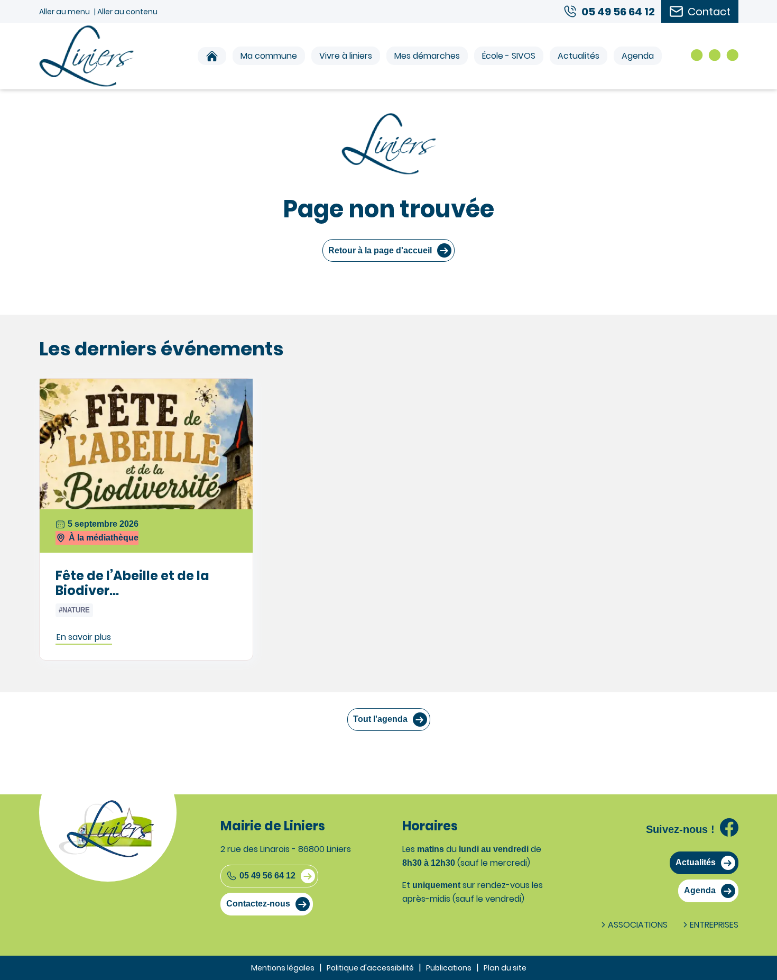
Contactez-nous (258, 903)
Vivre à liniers (345, 56)
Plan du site (505, 968)
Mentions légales (282, 968)
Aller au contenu (127, 11)
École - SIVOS (508, 56)
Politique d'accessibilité (370, 968)
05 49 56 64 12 (267, 875)
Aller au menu (64, 11)
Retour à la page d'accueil (380, 250)
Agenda (638, 56)
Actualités (578, 56)
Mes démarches (427, 56)
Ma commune (268, 56)
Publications (448, 968)
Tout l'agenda (380, 719)
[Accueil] (212, 56)
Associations (638, 925)
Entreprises (714, 925)
